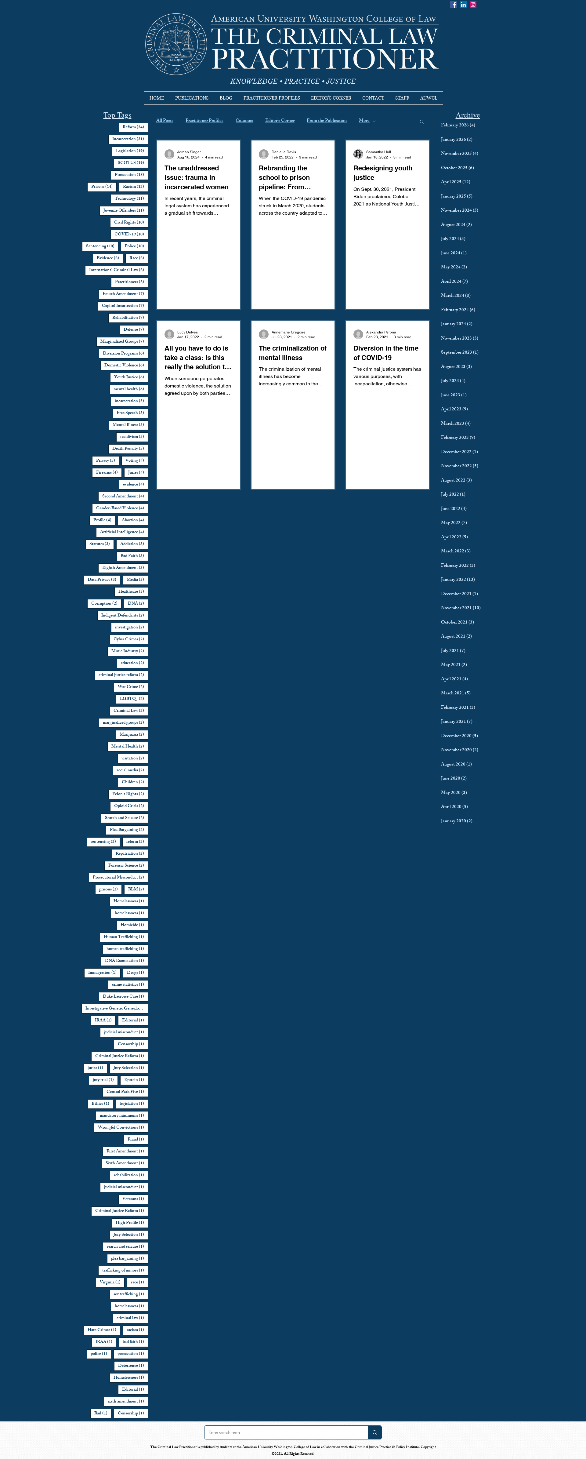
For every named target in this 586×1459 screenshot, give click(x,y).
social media (132, 770)
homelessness (131, 913)
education (134, 663)
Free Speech (132, 413)
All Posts (164, 121)
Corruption (106, 604)
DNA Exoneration (126, 961)
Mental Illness (130, 425)
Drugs (137, 973)
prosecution (133, 1354)
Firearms (109, 473)
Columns (244, 121)
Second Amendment (125, 496)
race (139, 1282)
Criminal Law (131, 711)
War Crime (133, 687)
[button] (422, 122)
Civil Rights (131, 223)
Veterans (135, 1199)
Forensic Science (128, 866)
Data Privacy (104, 580)
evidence (135, 485)
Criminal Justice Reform (121, 1056)
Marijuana (134, 735)
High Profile (132, 1223)
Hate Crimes (104, 1330)
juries (97, 1068)
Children (135, 782)
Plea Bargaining (129, 830)
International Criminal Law (118, 270)
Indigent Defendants (124, 616)
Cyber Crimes (131, 639)
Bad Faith (134, 556)
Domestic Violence (126, 365)
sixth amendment (128, 1402)
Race (138, 258)
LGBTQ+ (134, 699)
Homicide (134, 925)
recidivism (134, 437)
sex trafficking (131, 1294)
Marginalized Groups (124, 342)
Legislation (132, 151)
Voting (136, 461)
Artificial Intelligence (124, 532)
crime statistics (130, 985)
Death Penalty (130, 449)
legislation (134, 1104)
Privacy (107, 461)
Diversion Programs (125, 354)
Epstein (136, 1080)
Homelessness (131, 901)
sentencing (105, 842)
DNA (138, 604)
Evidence (110, 258)
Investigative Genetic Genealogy (116, 1009)
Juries (138, 473)
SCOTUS (133, 163)
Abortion (135, 520)
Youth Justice (131, 377)
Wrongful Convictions (123, 1128)
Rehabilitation (130, 318)
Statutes (101, 544)
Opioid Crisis (131, 806)
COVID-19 (131, 234)
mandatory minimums (124, 1116)
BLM (138, 889)
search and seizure (127, 1247)
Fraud (138, 1140)
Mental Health (129, 747)
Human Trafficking (126, 937)
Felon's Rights (130, 794)
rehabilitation (131, 1175)
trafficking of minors (125, 1271)
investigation (131, 627)
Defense (136, 330)
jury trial (105, 1080)
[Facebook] (453, 4)
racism (137, 1330)
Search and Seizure (126, 818)
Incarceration (130, 139)
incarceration (131, 401)
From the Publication (327, 121)
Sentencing (102, 246)
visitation (134, 758)
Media (137, 580)
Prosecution (131, 175)
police (101, 1354)
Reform (135, 127)
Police (136, 246)
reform (137, 842)
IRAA (105, 1020)
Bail (102, 1413)
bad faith (135, 1342)
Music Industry (129, 651)
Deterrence (133, 1366)
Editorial (135, 1020)
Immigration (104, 973)
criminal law (132, 1318)
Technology (131, 199)
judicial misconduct (126, 1032)
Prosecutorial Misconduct (120, 878)
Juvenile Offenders (125, 211)
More (364, 121)
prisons (110, 889)
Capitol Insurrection (125, 306)
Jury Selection (131, 1068)
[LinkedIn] (463, 4)
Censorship (133, 1044)
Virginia (112, 1282)
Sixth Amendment (127, 1163)
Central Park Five (127, 1092)
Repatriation (132, 854)
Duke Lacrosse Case (125, 997)
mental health (131, 389)
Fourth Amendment (125, 294)
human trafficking (127, 949)
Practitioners (131, 282)
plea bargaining (129, 1259)
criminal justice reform (123, 675)
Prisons (104, 187)
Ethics (102, 1104)
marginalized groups (125, 723)
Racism (135, 187)
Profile (104, 520)
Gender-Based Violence (122, 508)
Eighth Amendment (125, 568)
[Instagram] (473, 4)
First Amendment (127, 1151)
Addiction (134, 544)
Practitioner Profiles (204, 121)
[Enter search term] (375, 1432)
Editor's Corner (280, 121)
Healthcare (133, 592)
